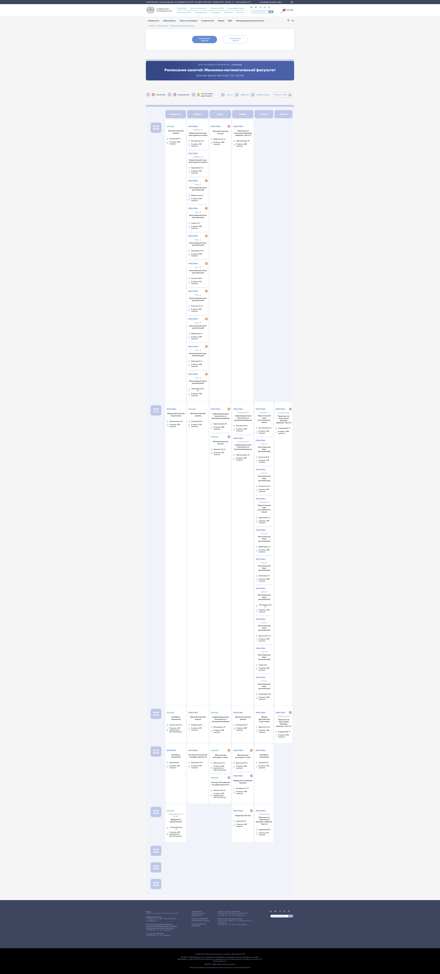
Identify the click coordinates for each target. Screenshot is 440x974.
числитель (159, 94)
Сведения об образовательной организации (198, 913)
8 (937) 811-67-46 (169, 919)
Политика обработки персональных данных (200, 919)
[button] (281, 7)
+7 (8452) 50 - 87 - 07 (154, 935)
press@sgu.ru (240, 915)
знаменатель (182, 94)
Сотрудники (216, 12)
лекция (230, 94)
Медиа (221, 20)
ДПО (230, 20)
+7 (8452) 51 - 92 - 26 (154, 930)
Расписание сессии (235, 39)
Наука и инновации (188, 20)
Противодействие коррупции (198, 925)
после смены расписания (205, 94)
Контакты (240, 12)
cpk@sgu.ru (167, 930)
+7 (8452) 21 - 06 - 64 (226, 924)
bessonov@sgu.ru (241, 924)
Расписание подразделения (182, 26)
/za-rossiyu (288, 10)
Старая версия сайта (235, 8)
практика (245, 94)
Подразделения (200, 12)
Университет (153, 20)
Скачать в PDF (280, 94)
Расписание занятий (198, 8)
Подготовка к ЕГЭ (184, 12)
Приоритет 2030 (217, 8)
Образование (169, 20)
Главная (152, 26)
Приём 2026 (182, 8)
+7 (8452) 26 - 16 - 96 (154, 919)
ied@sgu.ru (167, 935)
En (293, 21)
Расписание (163, 26)
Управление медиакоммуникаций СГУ (233, 913)
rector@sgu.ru (151, 921)
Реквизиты (228, 12)
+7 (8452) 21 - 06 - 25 (226, 915)
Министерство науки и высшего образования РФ (225, 954)
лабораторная (263, 94)
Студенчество (207, 20)
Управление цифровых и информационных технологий (235, 921)
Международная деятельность (250, 20)
